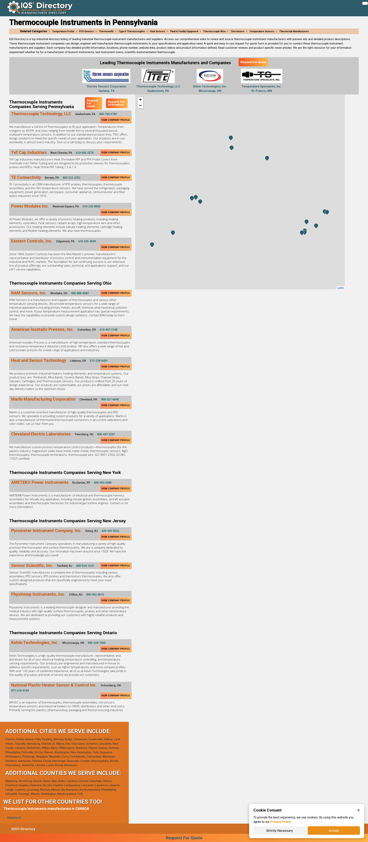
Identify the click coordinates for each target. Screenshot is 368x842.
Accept (334, 830)
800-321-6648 (110, 399)
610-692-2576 (85, 152)
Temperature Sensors (262, 31)
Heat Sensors (157, 31)
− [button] (140, 105)
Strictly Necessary (279, 830)
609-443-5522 (110, 530)
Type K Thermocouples (132, 31)
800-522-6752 (71, 177)
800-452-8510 (95, 594)
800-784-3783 (108, 114)
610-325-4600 (87, 241)
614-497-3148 (108, 329)
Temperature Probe (63, 31)
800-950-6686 (103, 482)
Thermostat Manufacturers (294, 31)
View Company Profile (115, 120)
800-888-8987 (80, 293)
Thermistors (238, 31)
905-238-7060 (96, 642)
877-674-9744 (20, 690)
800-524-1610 (85, 565)
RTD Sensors (86, 31)
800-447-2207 (106, 434)
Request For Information (116, 103)
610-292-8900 (91, 206)
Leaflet (340, 287)
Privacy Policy (280, 822)
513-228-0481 (99, 360)
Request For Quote (253, 62)
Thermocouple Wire (214, 31)
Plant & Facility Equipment (184, 31)
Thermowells (106, 31)
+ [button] (140, 99)
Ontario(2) (14, 817)
